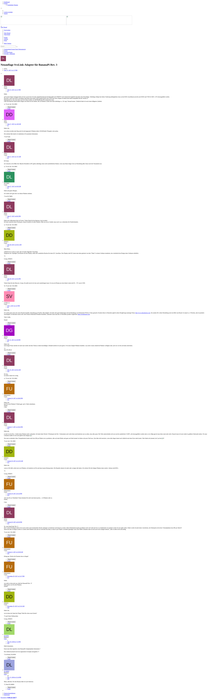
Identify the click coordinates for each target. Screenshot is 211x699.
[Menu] (1, 8)
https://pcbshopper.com (84, 314)
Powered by (9, 697)
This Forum (7, 34)
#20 (8, 679)
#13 (8, 462)
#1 (8, 91)
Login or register (8, 12)
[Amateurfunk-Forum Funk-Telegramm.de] (66, 24)
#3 (8, 158)
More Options (7, 43)
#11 (8, 399)
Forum (5, 37)
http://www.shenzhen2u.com (142, 313)
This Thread (7, 33)
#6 (8, 246)
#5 (8, 217)
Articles (6, 39)
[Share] (1, 73)
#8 (8, 307)
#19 (8, 643)
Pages (5, 40)
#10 (8, 371)
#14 (8, 495)
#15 (8, 523)
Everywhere (7, 30)
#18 (8, 607)
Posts (5, 638)
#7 (8, 280)
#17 (8, 577)
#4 (8, 188)
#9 (8, 341)
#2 (8, 125)
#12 (8, 428)
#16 (8, 553)
